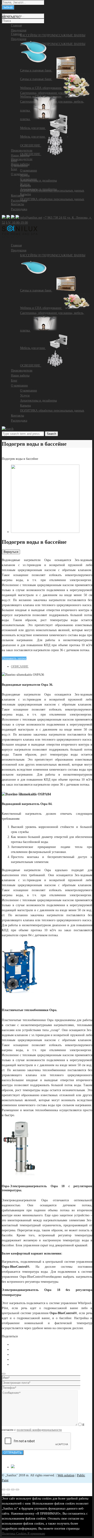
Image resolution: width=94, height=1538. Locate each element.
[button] (11, 237)
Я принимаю (36, 1533)
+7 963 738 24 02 (55, 217)
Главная (16, 245)
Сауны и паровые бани (36, 290)
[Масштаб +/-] (17, 1489)
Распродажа (19, 209)
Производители (21, 370)
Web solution (65, 1475)
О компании (19, 385)
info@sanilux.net (31, 217)
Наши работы (20, 375)
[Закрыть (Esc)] (3, 1489)
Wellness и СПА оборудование (41, 308)
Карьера (25, 405)
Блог (14, 380)
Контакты (17, 415)
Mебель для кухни (33, 348)
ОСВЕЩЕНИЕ (30, 365)
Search (51, 433)
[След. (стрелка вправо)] (8, 1494)
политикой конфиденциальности (39, 1430)
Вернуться (11, 552)
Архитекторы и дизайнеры (38, 400)
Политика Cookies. (14, 1533)
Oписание (20, 666)
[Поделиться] (8, 1489)
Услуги (25, 395)
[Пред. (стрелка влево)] (3, 1494)
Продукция (18, 250)
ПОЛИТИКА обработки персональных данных (52, 410)
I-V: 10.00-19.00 (17, 222)
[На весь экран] (13, 1489)
